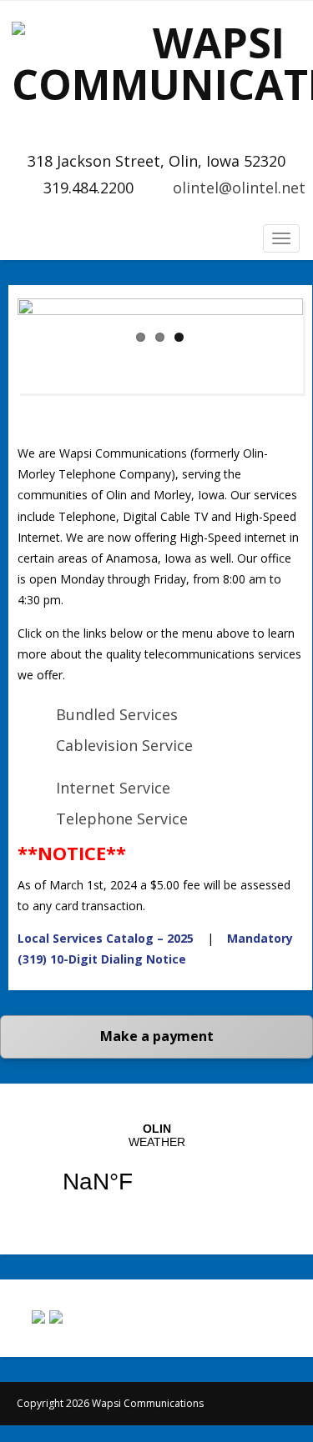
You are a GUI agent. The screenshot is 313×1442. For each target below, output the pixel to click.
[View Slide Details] (160, 345)
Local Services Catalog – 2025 (106, 938)
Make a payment (157, 1036)
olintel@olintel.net (239, 188)
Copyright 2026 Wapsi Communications (110, 1403)
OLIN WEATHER (157, 1168)
